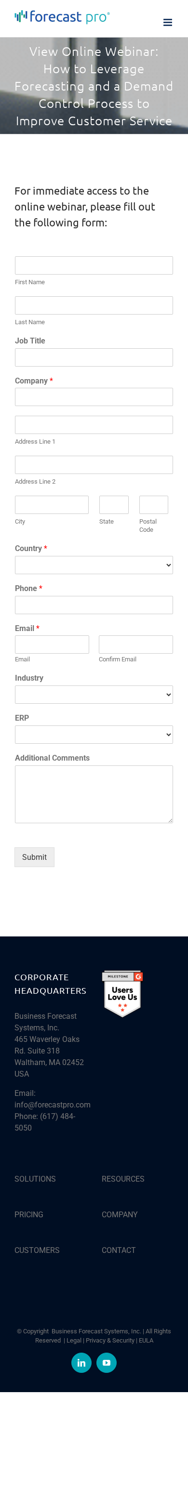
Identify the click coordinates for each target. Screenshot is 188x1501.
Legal (74, 1340)
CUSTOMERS (37, 1250)
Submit (34, 857)
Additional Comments (52, 758)
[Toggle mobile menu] (168, 22)
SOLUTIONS (35, 1179)
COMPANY (120, 1214)
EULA (146, 1340)
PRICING (28, 1214)
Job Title (30, 340)
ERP (22, 718)
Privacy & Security (110, 1340)
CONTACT (119, 1250)
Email (27, 628)
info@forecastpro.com (52, 1104)
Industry (29, 678)
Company (34, 380)
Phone (28, 588)
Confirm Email (117, 659)
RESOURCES (123, 1179)
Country (31, 548)
